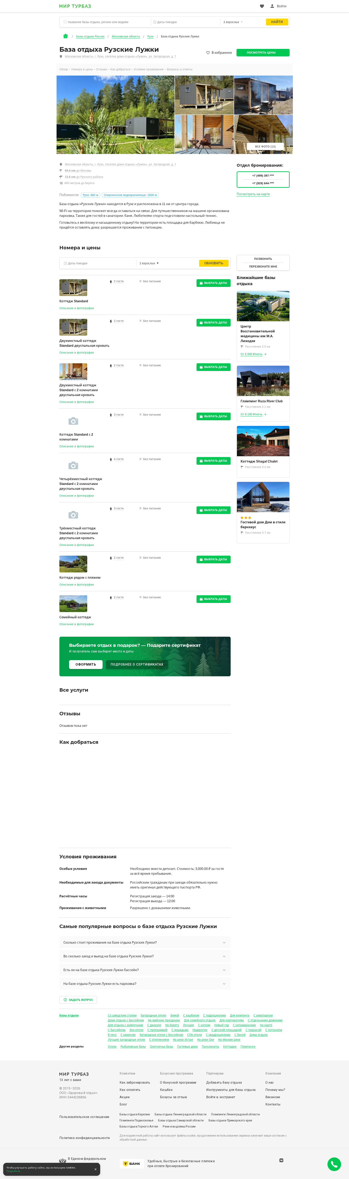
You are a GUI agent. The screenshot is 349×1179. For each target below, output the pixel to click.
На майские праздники (164, 1020)
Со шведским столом (122, 1015)
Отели (112, 1046)
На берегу (172, 1025)
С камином (128, 1034)
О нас (269, 1082)
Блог (123, 1104)
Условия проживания (149, 69)
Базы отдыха (69, 1015)
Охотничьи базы (161, 1046)
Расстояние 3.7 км (257, 532)
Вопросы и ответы (179, 69)
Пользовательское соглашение (84, 1117)
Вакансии (272, 1097)
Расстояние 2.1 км (257, 406)
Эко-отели (136, 1029)
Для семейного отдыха (199, 1020)
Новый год (221, 1025)
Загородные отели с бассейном (161, 1034)
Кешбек (166, 1090)
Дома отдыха (259, 1034)
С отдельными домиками (265, 1020)
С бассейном (116, 1029)
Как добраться (120, 69)
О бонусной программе (178, 1082)
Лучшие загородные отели (126, 1039)
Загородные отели (153, 1015)
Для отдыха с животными (125, 1025)
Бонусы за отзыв (173, 1097)
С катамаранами (244, 1025)
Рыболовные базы (133, 1046)
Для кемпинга (239, 1015)
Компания (273, 1073)
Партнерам (215, 1073)
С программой (157, 1029)
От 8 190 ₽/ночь (251, 414)
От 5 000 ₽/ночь (251, 354)
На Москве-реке (229, 1039)
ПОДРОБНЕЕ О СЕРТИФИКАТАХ (137, 664)
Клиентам (127, 1073)
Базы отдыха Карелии (135, 1114)
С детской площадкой (226, 1029)
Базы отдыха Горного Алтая (139, 1126)
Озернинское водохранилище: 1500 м (130, 195)
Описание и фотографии (76, 308)
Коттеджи (230, 1046)
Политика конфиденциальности (84, 1138)
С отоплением (159, 1039)
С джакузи (154, 1025)
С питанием (273, 1029)
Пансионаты (210, 1046)
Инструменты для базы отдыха (231, 1090)
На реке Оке (205, 1039)
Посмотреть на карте (253, 194)
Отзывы (101, 69)
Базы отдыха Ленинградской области (180, 1114)
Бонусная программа (176, 1073)
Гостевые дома (187, 1046)
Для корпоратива (232, 1020)
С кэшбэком (191, 1015)
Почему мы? (275, 1090)
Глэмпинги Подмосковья (136, 1120)
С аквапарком (263, 1015)
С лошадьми (179, 1029)
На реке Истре (183, 1039)
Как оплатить (130, 1090)
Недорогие (199, 1029)
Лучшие (188, 1025)
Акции (124, 1097)
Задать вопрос (81, 999)
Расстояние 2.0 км (257, 346)
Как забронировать (135, 1082)
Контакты (273, 1104)
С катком (204, 1025)
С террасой (253, 1029)
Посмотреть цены (261, 52)
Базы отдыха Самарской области (181, 1120)
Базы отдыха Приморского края (230, 1120)
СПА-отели (194, 1034)
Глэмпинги (248, 1046)
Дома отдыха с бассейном (126, 1020)
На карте (266, 1025)
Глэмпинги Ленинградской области (235, 1114)
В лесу (112, 1034)
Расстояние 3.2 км (257, 467)
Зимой (174, 1015)
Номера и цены (82, 69)
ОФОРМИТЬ (86, 664)
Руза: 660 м (90, 195)
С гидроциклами (214, 1015)
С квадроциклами (218, 1034)
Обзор (63, 69)
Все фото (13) (265, 146)
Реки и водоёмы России (179, 1126)
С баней (240, 1034)
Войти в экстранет (220, 1097)
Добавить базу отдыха (224, 1082)
